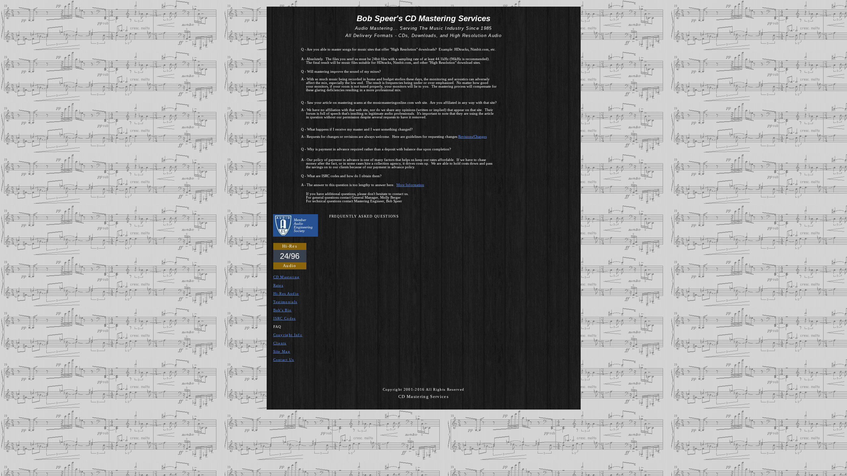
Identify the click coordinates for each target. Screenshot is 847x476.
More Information (410, 185)
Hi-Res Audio (286, 294)
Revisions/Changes (472, 137)
